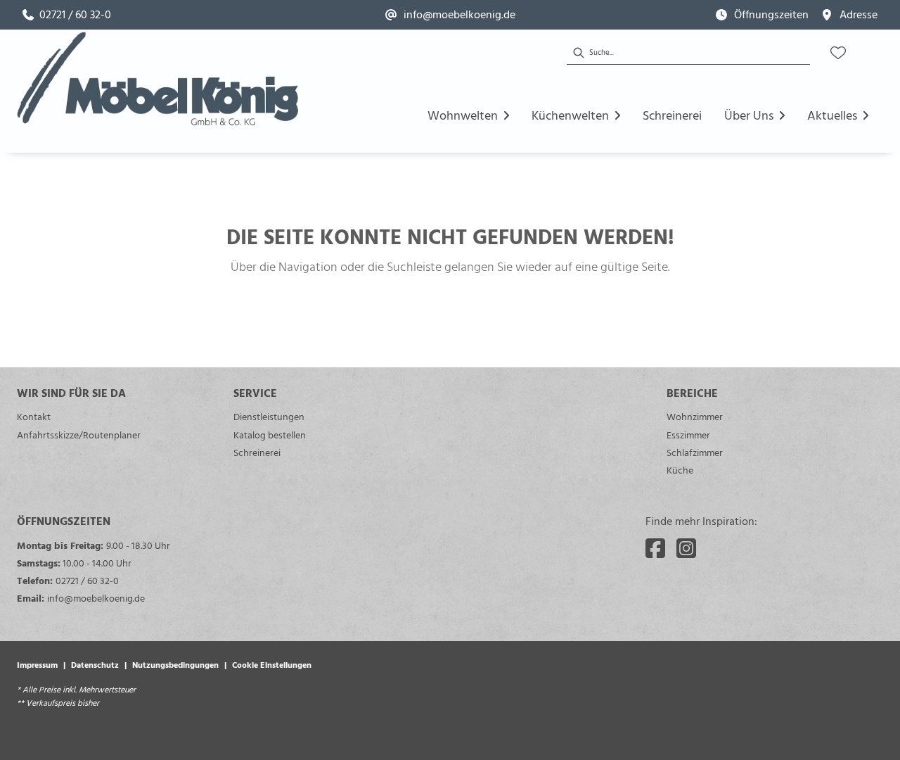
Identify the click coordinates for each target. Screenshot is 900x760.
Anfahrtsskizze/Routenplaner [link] (79, 434)
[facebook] (655, 548)
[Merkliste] (838, 53)
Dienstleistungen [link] (268, 416)
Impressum (37, 664)
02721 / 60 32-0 (87, 580)
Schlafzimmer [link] (695, 452)
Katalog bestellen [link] (269, 434)
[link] (66, 15)
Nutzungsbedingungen (175, 664)
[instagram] (686, 548)
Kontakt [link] (34, 416)
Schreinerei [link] (257, 452)
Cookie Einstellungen (271, 664)
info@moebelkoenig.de (96, 597)
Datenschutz (95, 664)
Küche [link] (680, 469)
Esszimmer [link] (688, 434)
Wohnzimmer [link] (695, 416)
